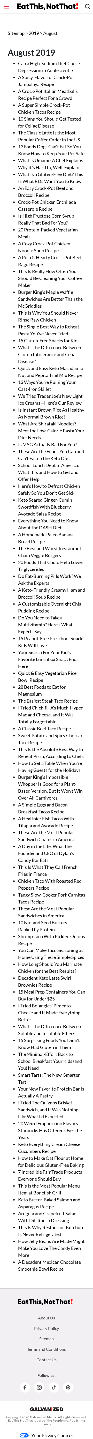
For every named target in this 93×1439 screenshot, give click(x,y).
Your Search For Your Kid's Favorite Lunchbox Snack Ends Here (48, 659)
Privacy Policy (46, 1328)
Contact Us (46, 1359)
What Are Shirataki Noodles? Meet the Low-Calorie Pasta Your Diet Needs (51, 430)
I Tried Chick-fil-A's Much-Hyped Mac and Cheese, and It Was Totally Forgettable (50, 714)
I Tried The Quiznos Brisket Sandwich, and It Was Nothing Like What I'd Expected (48, 1109)
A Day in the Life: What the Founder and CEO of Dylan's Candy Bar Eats (46, 853)
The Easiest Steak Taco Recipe (48, 701)
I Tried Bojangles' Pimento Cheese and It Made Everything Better (49, 1012)
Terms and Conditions (46, 1349)
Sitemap (16, 33)
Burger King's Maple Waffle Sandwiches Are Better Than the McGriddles (50, 299)
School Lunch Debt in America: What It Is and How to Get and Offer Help (48, 472)
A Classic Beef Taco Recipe (44, 728)
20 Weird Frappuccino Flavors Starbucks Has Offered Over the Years (50, 1130)
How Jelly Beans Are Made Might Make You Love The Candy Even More (51, 1248)
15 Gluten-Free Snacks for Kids (49, 340)
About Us (46, 1317)
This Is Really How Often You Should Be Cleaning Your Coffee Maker (50, 278)
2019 (34, 33)
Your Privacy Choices (52, 1435)
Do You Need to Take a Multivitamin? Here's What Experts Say (45, 624)
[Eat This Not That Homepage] (47, 7)
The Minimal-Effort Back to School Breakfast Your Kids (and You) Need (50, 1061)
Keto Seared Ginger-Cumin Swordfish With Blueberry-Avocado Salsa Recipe (45, 507)
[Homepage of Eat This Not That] (45, 1302)
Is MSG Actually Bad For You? (47, 444)
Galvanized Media (43, 1417)
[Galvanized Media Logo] (46, 1409)
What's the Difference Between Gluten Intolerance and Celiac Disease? (49, 354)
